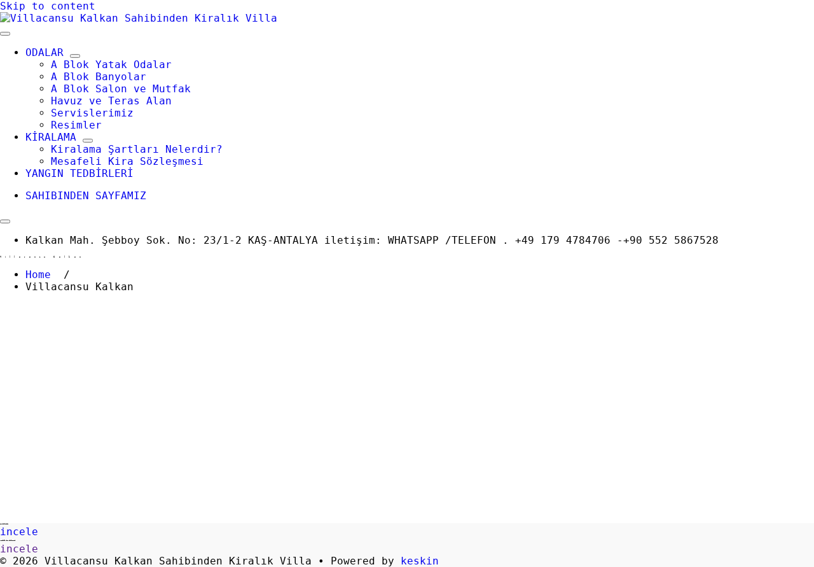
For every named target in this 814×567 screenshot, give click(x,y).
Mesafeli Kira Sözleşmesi (127, 161)
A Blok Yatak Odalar (111, 65)
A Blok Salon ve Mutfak (121, 89)
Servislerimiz (92, 113)
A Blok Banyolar (98, 77)
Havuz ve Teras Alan (111, 101)
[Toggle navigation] (5, 34)
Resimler (76, 125)
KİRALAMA (50, 137)
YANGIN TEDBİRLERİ (79, 173)
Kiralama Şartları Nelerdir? (137, 149)
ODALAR (44, 52)
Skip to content (47, 6)
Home (38, 275)
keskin (420, 561)
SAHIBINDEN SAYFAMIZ (85, 196)
